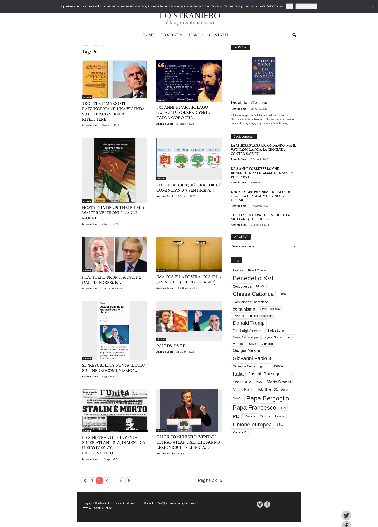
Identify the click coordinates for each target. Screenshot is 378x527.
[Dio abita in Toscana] (263, 76)
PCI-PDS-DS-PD (171, 346)
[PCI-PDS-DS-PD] (189, 321)
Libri (194, 35)
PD (236, 416)
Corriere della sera (270, 309)
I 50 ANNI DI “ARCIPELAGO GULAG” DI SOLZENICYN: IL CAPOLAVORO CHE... (183, 113)
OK (289, 6)
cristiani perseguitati (261, 315)
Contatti (218, 35)
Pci (283, 408)
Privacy (86, 507)
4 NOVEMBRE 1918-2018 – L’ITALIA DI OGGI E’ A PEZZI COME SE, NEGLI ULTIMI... (260, 196)
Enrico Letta (275, 330)
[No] (372, 6)
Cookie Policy (103, 507)
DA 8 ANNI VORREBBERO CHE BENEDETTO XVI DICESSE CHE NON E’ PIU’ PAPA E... (262, 172)
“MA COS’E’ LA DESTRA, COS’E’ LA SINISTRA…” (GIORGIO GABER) (188, 279)
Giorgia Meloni (246, 350)
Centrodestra (242, 286)
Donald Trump (249, 323)
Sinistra (265, 416)
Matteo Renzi (243, 389)
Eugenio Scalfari (273, 337)
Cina (282, 294)
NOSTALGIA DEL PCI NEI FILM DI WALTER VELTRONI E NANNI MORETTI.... (114, 213)
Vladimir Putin (241, 432)
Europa (238, 343)
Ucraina (280, 416)
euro (291, 337)
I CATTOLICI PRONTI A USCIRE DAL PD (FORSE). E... (111, 280)
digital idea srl (189, 503)
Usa (280, 424)
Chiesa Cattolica (253, 294)
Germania (267, 343)
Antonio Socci (90, 125)
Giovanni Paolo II (252, 358)
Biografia (171, 35)
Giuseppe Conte (244, 366)
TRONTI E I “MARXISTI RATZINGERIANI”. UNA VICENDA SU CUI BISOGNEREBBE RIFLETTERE (113, 111)
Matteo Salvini (273, 389)
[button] (294, 35)
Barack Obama (257, 270)
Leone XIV (242, 382)
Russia (249, 416)
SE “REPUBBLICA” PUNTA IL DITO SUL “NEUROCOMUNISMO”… (113, 368)
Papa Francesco (254, 407)
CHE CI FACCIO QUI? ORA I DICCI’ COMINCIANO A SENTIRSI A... (188, 187)
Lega (290, 374)
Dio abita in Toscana (249, 103)
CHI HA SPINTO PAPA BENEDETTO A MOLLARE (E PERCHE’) (260, 217)
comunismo (244, 309)
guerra (264, 366)
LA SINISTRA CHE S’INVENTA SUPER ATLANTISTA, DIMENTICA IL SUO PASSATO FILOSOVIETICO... (113, 445)
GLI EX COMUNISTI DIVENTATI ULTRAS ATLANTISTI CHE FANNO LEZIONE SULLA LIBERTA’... (188, 442)
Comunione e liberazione (250, 302)
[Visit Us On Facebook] (267, 504)
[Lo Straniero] (189, 14)
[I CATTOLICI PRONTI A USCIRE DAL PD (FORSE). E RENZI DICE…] (115, 254)
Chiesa (260, 286)
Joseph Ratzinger (265, 373)
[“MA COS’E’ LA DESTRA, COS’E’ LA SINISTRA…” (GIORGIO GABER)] (189, 254)
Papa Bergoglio (267, 398)
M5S (259, 382)
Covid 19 (238, 316)
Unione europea (252, 425)
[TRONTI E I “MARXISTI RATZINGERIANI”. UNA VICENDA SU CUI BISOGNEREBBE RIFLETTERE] (115, 79)
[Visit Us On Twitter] (259, 504)
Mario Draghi (279, 382)
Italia (238, 374)
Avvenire (238, 270)
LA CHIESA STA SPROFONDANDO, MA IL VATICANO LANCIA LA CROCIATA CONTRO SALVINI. (263, 149)
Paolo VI (237, 398)
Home (149, 35)
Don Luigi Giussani (247, 331)
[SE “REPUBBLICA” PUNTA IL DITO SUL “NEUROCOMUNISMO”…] (115, 330)
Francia (252, 343)
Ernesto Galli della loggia (246, 337)
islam (278, 366)
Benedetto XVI (253, 278)
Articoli (87, 96)
